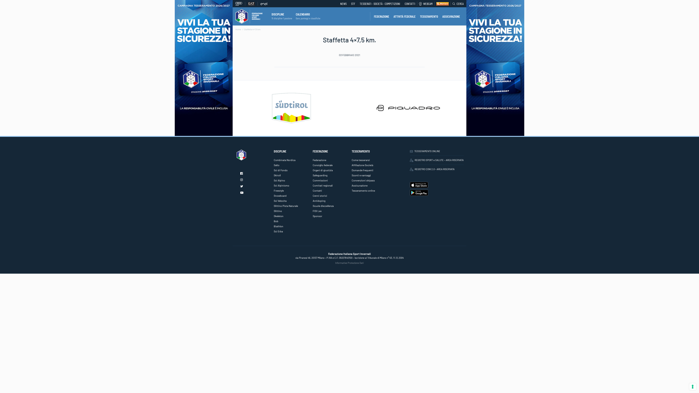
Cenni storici (320, 195)
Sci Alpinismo (281, 185)
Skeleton (278, 216)
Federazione (319, 160)
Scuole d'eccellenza (323, 205)
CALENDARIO (303, 14)
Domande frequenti (362, 170)
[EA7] (253, 4)
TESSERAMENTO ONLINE (427, 151)
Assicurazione (360, 185)
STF (353, 4)
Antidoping (319, 200)
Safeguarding (320, 175)
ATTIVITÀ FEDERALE (405, 16)
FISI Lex (317, 211)
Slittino (278, 211)
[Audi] (240, 4)
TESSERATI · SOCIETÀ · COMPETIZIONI (380, 4)
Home (238, 29)
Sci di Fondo (281, 170)
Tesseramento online (363, 190)
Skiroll (277, 175)
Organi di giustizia (323, 170)
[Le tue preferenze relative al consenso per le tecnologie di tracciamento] (692, 386)
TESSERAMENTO (429, 16)
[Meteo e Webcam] (441, 4)
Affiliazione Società (362, 165)
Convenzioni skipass (363, 180)
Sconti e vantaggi (361, 175)
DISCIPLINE (278, 14)
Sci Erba (278, 231)
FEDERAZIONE (381, 16)
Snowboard (280, 195)
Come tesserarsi (361, 160)
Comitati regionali (323, 185)
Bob (276, 221)
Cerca (460, 4)
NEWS (343, 4)
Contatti (410, 4)
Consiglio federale (323, 165)
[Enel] (263, 4)
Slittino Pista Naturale (286, 205)
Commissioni (320, 180)
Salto (276, 165)
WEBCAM (428, 4)
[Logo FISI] (248, 16)
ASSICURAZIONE (451, 16)
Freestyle (279, 190)
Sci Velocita (280, 200)
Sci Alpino (279, 180)
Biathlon (278, 226)
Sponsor (317, 216)
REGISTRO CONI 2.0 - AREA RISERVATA (435, 169)
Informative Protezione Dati (349, 262)
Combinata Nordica (284, 160)
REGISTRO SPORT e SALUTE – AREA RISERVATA (439, 160)
